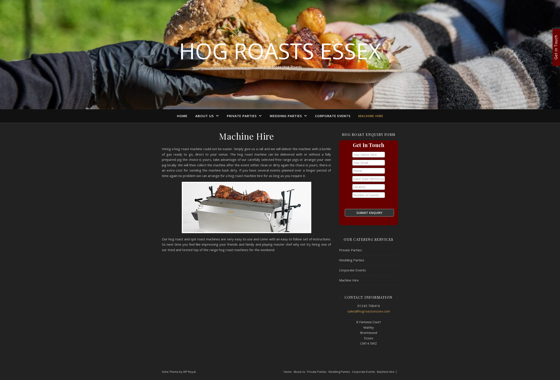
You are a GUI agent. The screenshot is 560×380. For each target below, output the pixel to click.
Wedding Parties (286, 116)
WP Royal (189, 372)
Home (182, 116)
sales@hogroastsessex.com (368, 311)
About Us (204, 116)
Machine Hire (370, 116)
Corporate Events (332, 116)
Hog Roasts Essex (280, 51)
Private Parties (242, 116)
